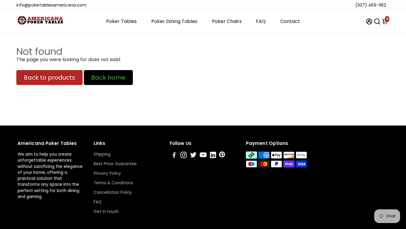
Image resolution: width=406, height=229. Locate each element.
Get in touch (106, 211)
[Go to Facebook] (174, 156)
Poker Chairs (227, 21)
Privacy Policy (107, 173)
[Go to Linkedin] (213, 156)
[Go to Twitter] (193, 156)
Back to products (49, 77)
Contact (290, 21)
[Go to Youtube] (203, 156)
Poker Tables (121, 21)
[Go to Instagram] (183, 156)
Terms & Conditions (113, 183)
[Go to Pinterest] (222, 156)
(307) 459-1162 (370, 5)
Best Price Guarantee (115, 164)
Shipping (102, 154)
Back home (108, 77)
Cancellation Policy (113, 192)
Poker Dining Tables (174, 21)
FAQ (261, 21)
